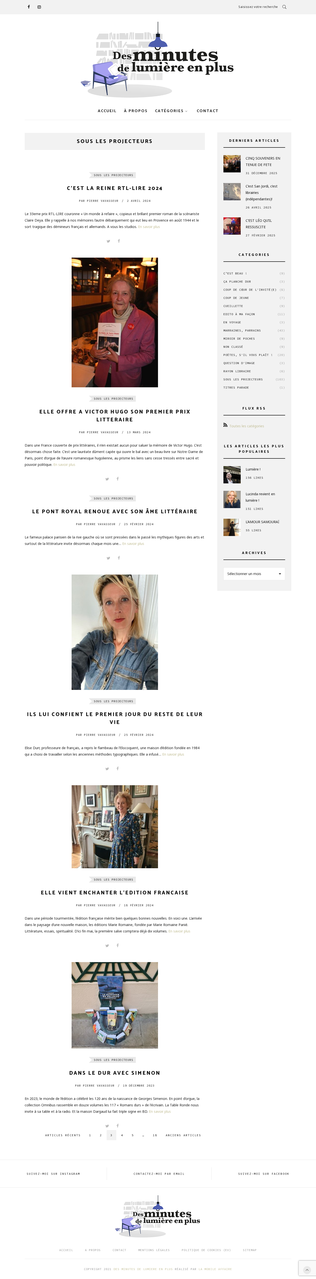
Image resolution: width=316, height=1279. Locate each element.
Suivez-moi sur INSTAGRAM (53, 1174)
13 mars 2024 (139, 432)
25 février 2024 (139, 524)
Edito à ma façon (254, 314)
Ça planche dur (254, 281)
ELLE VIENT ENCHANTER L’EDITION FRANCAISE (115, 893)
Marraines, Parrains (254, 330)
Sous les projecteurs (113, 175)
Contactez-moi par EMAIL (159, 1174)
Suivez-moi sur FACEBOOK (263, 1174)
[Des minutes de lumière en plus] (158, 60)
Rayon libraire (254, 371)
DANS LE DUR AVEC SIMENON (114, 1073)
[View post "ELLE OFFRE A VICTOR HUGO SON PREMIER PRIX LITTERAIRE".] (115, 322)
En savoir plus (149, 226)
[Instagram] (39, 7)
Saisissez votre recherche (258, 7)
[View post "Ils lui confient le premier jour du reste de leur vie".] (115, 632)
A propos (93, 1250)
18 (155, 1135)
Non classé (254, 347)
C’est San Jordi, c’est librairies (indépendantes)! (261, 192)
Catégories (169, 111)
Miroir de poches (254, 338)
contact (207, 111)
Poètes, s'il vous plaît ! (254, 355)
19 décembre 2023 (139, 1085)
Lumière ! (253, 469)
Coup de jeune (254, 298)
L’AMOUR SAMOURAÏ (262, 521)
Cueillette (254, 306)
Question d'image (254, 363)
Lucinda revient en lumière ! (260, 497)
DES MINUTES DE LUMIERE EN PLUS (143, 1269)
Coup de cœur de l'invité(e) (254, 289)
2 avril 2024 (139, 201)
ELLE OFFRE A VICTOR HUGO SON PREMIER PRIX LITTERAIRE (115, 416)
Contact (119, 1250)
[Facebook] (29, 7)
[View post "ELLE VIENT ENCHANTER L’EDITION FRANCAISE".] (115, 826)
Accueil (107, 111)
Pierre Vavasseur (98, 201)
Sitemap (250, 1250)
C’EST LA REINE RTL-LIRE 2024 (115, 188)
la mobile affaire (215, 1269)
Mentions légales (154, 1250)
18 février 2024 (139, 905)
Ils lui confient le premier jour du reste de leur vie (115, 718)
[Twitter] (108, 241)
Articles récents (63, 1135)
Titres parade (254, 387)
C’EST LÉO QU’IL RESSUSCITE (259, 223)
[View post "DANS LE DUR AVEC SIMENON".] (115, 1005)
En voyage (254, 322)
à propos (136, 111)
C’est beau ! (254, 273)
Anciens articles (183, 1135)
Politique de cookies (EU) (206, 1250)
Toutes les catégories (246, 426)
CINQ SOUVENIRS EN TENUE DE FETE (263, 161)
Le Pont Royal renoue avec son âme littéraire (115, 512)
